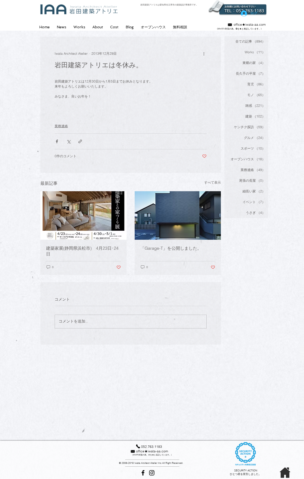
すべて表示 (212, 182)
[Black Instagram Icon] (151, 472)
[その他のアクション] (204, 54)
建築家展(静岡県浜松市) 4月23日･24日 (82, 251)
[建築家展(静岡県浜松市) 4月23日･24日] (83, 215)
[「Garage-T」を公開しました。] (178, 215)
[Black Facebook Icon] (143, 472)
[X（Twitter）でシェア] (68, 141)
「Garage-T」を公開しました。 (170, 248)
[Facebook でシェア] (57, 141)
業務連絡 (61, 126)
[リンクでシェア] (80, 141)
